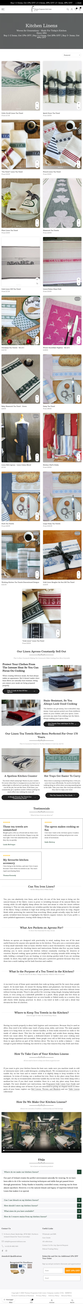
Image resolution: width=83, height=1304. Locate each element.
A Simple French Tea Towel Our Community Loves (20, 797)
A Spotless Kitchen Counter (20, 776)
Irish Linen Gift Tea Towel (11, 289)
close (4, 3)
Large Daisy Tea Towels (51, 523)
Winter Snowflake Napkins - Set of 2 (56, 347)
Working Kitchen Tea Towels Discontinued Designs (20, 582)
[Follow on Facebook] (2, 1251)
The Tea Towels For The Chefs (61, 795)
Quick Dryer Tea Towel (51, 113)
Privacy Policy (41, 1295)
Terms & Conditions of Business (22, 1295)
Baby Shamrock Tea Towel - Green (14, 406)
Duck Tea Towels (8, 523)
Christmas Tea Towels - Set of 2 (13, 347)
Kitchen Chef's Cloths (51, 465)
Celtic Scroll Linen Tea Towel (12, 113)
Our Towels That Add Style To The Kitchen (61, 724)
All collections (47, 1241)
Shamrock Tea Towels (51, 230)
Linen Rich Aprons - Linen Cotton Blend (16, 465)
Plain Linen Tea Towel (10, 230)
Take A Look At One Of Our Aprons (17, 691)
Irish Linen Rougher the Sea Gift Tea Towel (58, 582)
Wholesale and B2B (49, 1234)
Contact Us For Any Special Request (55, 1245)
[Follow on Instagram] (6, 1251)
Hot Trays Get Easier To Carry (62, 776)
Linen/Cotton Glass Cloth (52, 289)
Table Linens (74, 1089)
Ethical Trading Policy (50, 1249)
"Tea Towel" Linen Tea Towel (12, 171)
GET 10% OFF (73, 1270)
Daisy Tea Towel (49, 406)
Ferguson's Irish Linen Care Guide (61, 1084)
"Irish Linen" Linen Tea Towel (33, 641)
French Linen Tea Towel (52, 171)
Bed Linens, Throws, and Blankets (45, 1089)
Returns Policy (66, 1295)
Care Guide (46, 1237)
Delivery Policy (53, 1295)
